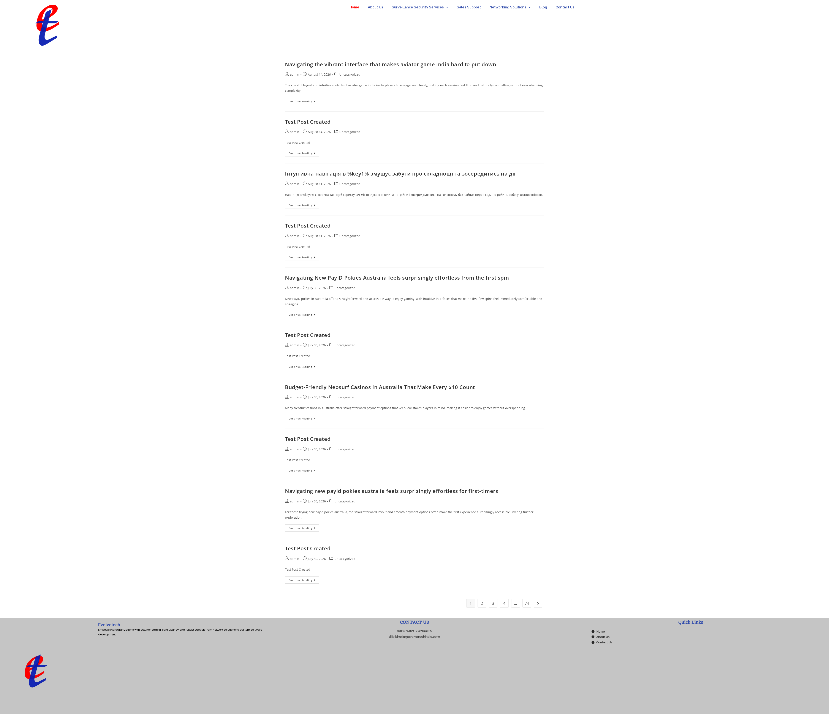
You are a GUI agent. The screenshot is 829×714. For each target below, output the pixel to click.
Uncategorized (349, 74)
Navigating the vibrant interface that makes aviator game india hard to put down (390, 64)
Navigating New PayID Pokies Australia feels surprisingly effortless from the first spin (397, 277)
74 (527, 603)
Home (354, 7)
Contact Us (565, 7)
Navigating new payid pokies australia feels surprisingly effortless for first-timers (391, 490)
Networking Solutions (508, 7)
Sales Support (469, 7)
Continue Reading (304, 100)
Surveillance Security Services (418, 7)
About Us (375, 7)
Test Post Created (308, 121)
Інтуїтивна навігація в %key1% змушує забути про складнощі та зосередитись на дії (400, 173)
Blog (543, 7)
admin (294, 74)
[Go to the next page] (538, 603)
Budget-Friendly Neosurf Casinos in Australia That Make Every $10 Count (380, 387)
